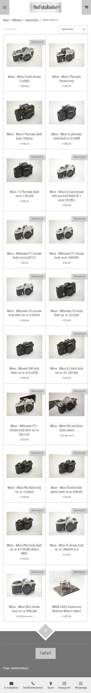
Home (6, 20)
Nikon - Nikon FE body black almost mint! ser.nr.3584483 (67, 490)
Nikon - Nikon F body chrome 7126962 (24, 79)
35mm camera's (50, 20)
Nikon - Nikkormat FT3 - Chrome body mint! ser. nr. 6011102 (24, 430)
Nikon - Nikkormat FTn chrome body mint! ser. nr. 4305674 (24, 313)
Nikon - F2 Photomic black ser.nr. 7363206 (24, 194)
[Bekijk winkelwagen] (86, 7)
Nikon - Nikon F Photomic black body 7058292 (24, 136)
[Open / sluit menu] (4, 7)
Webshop (17, 20)
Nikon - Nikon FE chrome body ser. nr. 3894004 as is (67, 547)
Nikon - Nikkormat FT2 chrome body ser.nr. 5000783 (66, 256)
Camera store (32, 20)
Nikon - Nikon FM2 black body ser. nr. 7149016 (24, 490)
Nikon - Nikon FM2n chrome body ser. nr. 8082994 (24, 609)
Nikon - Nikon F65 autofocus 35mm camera (66, 428)
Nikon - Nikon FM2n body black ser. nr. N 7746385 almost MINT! (24, 549)
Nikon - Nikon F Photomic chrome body (66, 79)
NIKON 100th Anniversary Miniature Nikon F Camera (66, 609)
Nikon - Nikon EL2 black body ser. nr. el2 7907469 (66, 370)
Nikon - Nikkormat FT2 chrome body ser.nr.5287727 (24, 256)
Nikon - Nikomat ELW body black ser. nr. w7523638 (24, 370)
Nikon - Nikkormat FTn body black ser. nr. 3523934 (67, 313)
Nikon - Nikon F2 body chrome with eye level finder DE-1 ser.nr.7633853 (67, 196)
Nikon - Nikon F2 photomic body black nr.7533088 (66, 136)
